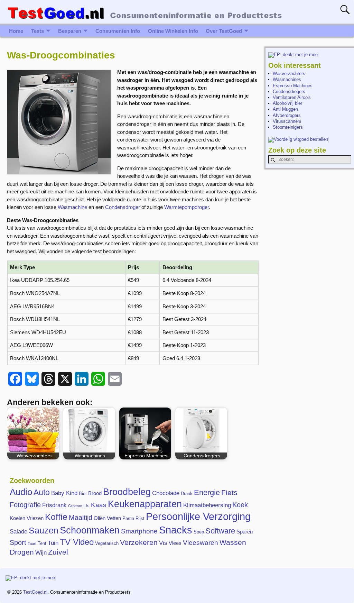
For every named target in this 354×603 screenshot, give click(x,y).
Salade (18, 531)
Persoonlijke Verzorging (198, 516)
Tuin (53, 542)
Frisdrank (54, 505)
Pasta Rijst (133, 518)
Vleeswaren (200, 542)
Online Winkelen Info (173, 31)
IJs (86, 505)
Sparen (244, 532)
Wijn (41, 552)
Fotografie (25, 505)
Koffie (56, 517)
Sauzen (43, 530)
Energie (207, 492)
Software (220, 531)
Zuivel (58, 552)
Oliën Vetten (107, 518)
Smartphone (139, 531)
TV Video (77, 542)
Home (16, 31)
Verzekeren (139, 542)
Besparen (69, 31)
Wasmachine (72, 207)
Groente (75, 506)
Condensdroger (122, 207)
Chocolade (165, 493)
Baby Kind (64, 493)
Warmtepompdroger (186, 207)
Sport (18, 542)
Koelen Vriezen (27, 518)
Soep (199, 532)
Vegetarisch (107, 543)
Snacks (175, 530)
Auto (42, 492)
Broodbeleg (127, 491)
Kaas (98, 505)
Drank (187, 493)
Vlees (175, 543)
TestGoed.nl (35, 592)
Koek (240, 505)
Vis (163, 542)
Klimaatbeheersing (207, 505)
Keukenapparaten (145, 504)
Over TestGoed (224, 31)
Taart (32, 543)
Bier (83, 493)
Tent (42, 543)
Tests (37, 31)
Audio (21, 492)
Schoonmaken (90, 530)
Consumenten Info (117, 31)
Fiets (229, 492)
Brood (95, 493)
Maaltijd (80, 517)
